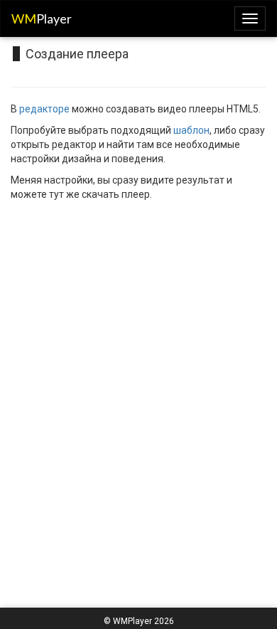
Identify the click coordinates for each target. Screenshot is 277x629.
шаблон (191, 130)
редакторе (44, 109)
